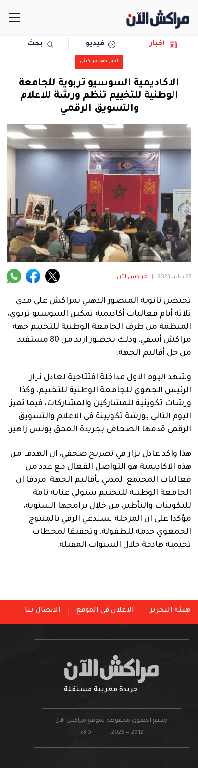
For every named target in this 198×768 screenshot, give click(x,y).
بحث (35, 44)
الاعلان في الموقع (105, 610)
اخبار (157, 44)
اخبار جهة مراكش (99, 61)
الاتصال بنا (43, 610)
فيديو (95, 44)
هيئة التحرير (170, 610)
